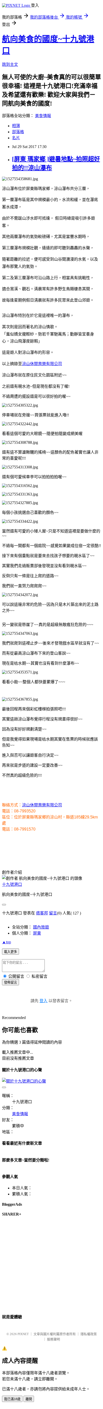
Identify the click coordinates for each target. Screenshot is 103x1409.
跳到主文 (10, 64)
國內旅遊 (41, 927)
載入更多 (10, 952)
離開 (29, 1399)
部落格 (18, 132)
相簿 (16, 126)
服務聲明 (53, 1339)
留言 (53, 913)
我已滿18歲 (12, 1399)
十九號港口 (12, 884)
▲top (6, 942)
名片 (16, 138)
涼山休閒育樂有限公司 (42, 364)
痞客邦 (42, 913)
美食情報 (43, 116)
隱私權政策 (88, 1334)
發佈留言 (10, 982)
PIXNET (23, 1334)
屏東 (37, 933)
